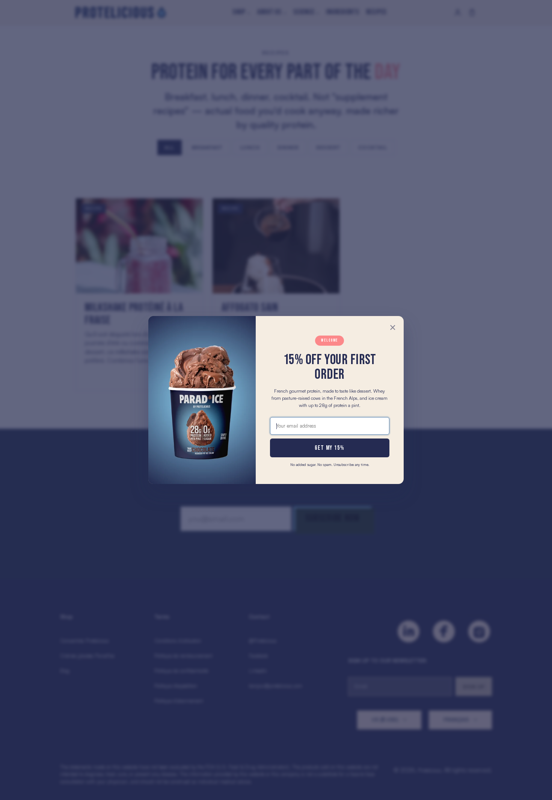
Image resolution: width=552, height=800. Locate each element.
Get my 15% (330, 448)
